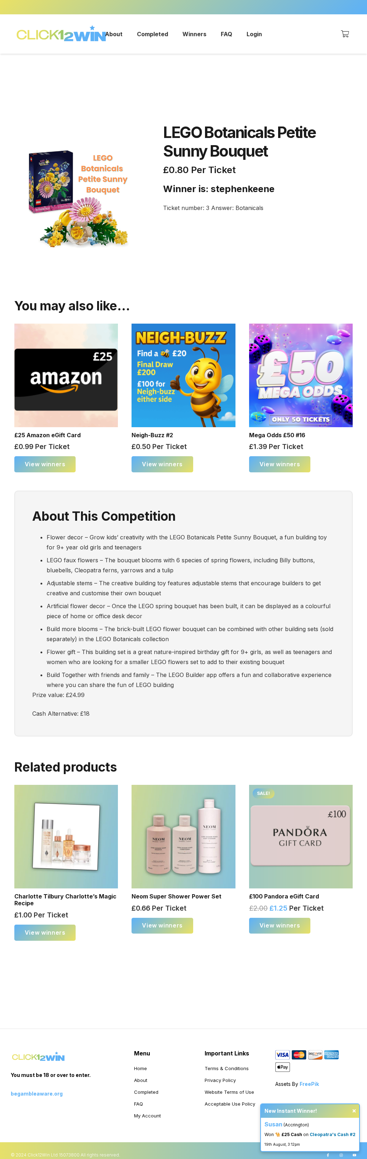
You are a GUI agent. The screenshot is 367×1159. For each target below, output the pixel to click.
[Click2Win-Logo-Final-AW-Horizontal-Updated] (61, 34)
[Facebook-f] (328, 1155)
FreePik (309, 1084)
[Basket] (345, 34)
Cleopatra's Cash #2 (333, 1134)
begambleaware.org (37, 1094)
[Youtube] (354, 1155)
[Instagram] (341, 1155)
